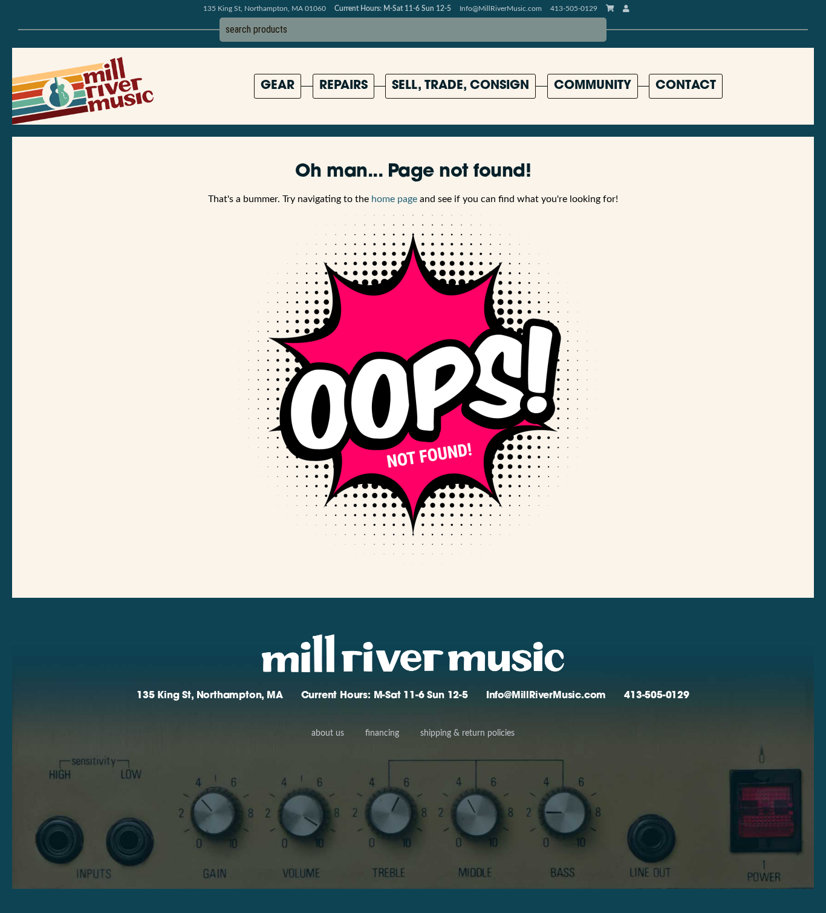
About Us (327, 733)
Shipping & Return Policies (467, 733)
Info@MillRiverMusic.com (501, 8)
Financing (382, 733)
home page (394, 199)
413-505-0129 (656, 696)
